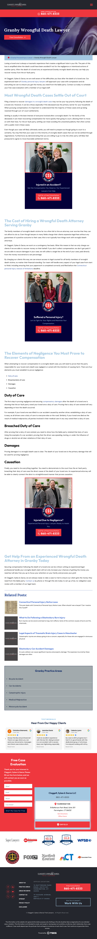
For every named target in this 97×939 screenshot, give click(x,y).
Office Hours (62, 816)
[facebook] (8, 887)
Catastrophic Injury (17, 693)
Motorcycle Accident (18, 706)
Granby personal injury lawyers (33, 81)
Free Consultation (16, 37)
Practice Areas (24, 887)
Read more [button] (11, 747)
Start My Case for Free (15, 811)
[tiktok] (13, 896)
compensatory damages (52, 401)
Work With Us (73, 903)
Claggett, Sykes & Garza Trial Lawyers (41, 913)
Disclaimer (23, 907)
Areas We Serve (24, 891)
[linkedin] (13, 887)
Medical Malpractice (18, 699)
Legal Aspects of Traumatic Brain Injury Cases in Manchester (48, 633)
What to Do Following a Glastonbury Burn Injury (42, 617)
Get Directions (62, 814)
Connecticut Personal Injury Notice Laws (38, 602)
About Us (22, 883)
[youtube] (13, 892)
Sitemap (22, 899)
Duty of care (13, 376)
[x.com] (8, 896)
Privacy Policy (24, 903)
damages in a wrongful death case (38, 101)
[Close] (70, 287)
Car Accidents (15, 686)
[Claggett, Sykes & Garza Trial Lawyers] (16, 5)
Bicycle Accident (16, 679)
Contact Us (23, 895)
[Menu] (91, 5)
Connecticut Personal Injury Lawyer (8, 57)
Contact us (30, 581)
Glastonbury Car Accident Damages (36, 648)
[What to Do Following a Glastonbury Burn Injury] (11, 623)
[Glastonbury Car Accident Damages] (11, 654)
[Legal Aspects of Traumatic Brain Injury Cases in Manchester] (11, 638)
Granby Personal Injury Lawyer (22, 58)
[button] (91, 738)
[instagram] (8, 892)
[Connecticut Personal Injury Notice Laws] (11, 607)
